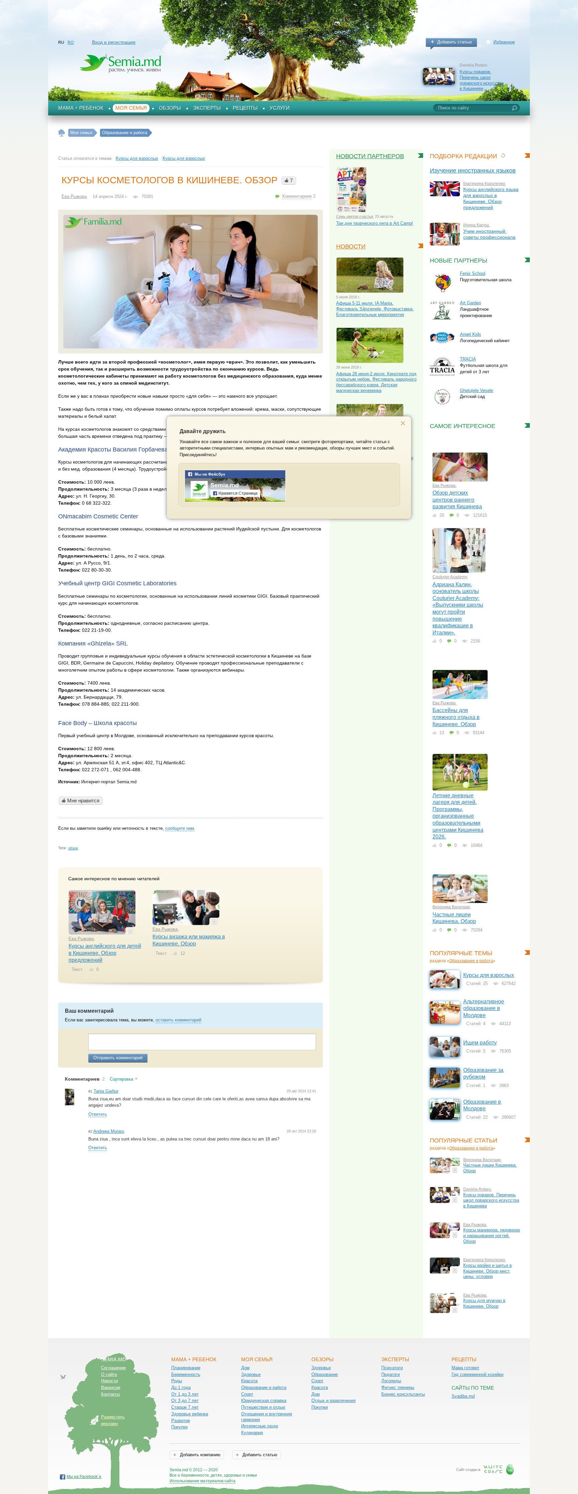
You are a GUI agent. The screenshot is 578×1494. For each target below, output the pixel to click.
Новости (351, 246)
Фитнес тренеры (397, 1387)
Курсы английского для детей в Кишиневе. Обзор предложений (105, 953)
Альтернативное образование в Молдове (483, 1008)
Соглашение (113, 1367)
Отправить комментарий (117, 1057)
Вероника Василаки (451, 907)
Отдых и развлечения (333, 1400)
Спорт (247, 1394)
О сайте (109, 1374)
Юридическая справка (263, 1400)
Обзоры (170, 108)
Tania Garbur (106, 1091)
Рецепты (245, 108)
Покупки (179, 1426)
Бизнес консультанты (403, 1394)
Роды (176, 1380)
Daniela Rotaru (477, 1189)
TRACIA (468, 359)
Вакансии (110, 1387)
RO (71, 42)
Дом (245, 1367)
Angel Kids (470, 334)
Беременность (185, 1374)
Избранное (504, 41)
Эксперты (207, 108)
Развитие (180, 1420)
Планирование (185, 1367)
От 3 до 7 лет (185, 1400)
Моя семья (131, 108)
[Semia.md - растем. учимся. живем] (235, 500)
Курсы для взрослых (137, 158)
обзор (73, 848)
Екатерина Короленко (484, 183)
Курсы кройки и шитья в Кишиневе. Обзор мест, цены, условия (487, 1271)
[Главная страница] (61, 133)
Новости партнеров (370, 156)
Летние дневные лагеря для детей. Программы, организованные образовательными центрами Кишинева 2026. (457, 816)
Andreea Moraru (108, 1131)
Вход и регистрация (113, 42)
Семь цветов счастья (354, 216)
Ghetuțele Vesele (476, 390)
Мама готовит (465, 1367)
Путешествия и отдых (263, 1407)
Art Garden (470, 302)
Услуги (280, 108)
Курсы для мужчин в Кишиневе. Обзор (484, 1303)
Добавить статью (454, 41)
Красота (249, 1380)
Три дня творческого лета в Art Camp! (374, 223)
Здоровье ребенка (189, 1413)
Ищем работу (480, 1042)
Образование (324, 1374)
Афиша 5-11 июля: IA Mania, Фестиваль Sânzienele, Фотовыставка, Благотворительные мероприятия (375, 309)
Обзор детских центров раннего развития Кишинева (457, 499)
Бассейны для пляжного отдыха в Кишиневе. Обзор (456, 717)
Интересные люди (259, 1425)
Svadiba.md (463, 1396)
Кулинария (252, 1432)
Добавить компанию (199, 1454)
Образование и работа (471, 961)
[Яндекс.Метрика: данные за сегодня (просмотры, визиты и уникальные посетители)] (276, 1470)
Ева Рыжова (74, 196)
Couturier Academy (449, 577)
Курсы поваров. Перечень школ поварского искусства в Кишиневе (482, 80)
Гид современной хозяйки (477, 1374)
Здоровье (251, 1374)
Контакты (110, 1394)
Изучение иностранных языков (473, 170)
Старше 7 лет (185, 1407)
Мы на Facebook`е (84, 1476)
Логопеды (391, 1380)
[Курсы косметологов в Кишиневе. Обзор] (190, 282)
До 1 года (181, 1387)
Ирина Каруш (476, 225)
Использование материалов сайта (202, 1481)
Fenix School (472, 273)
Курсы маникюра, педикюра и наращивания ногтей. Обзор (491, 1235)
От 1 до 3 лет (185, 1394)
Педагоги (390, 1374)
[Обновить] (502, 155)
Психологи (392, 1367)
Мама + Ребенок (80, 108)
